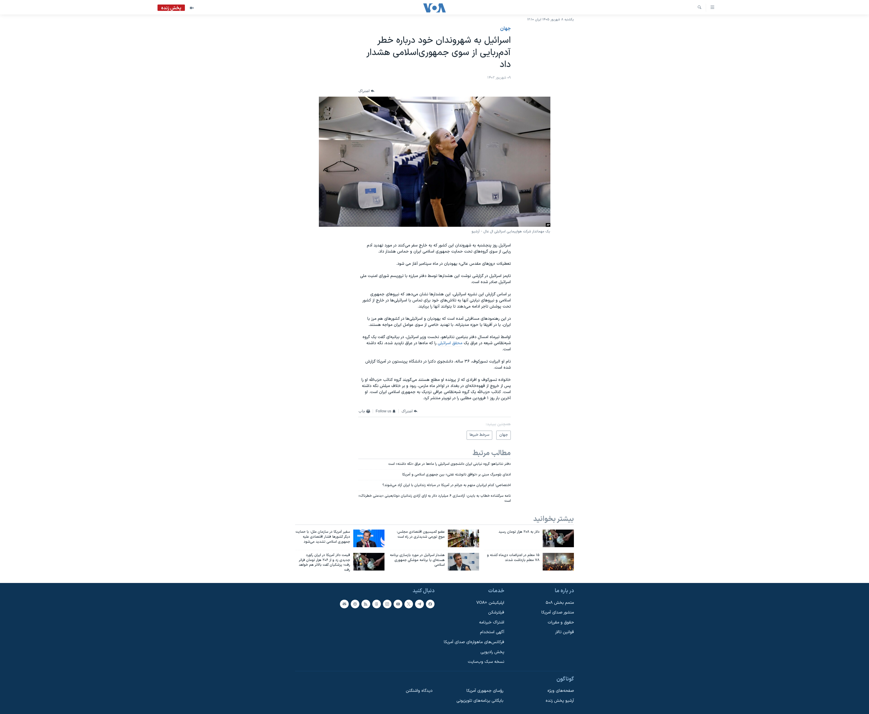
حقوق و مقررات (561, 622)
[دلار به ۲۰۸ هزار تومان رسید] (558, 538)
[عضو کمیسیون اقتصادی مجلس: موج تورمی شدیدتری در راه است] (463, 538)
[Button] (366, 91)
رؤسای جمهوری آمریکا (484, 691)
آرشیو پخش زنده (560, 701)
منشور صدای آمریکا (557, 612)
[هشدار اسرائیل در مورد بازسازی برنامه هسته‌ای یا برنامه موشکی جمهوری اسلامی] (463, 562)
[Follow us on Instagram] (387, 604)
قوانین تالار (564, 632)
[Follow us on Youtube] (398, 604)
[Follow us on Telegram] (419, 604)
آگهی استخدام (492, 632)
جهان (505, 28)
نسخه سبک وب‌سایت (486, 662)
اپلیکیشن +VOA (490, 603)
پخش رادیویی (492, 652)
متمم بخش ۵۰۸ (560, 603)
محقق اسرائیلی (450, 343)
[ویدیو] (191, 8)
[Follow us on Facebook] (430, 604)
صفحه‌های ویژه (560, 691)
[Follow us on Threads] (376, 604)
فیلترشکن (496, 612)
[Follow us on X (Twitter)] (408, 604)
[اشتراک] (344, 604)
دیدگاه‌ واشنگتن (419, 691)
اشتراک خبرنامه (491, 622)
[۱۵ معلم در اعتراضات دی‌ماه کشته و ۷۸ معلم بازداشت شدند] (558, 562)
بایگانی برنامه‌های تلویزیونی (479, 701)
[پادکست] (355, 604)
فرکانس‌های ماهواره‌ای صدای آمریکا (474, 642)
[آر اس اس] (365, 604)
